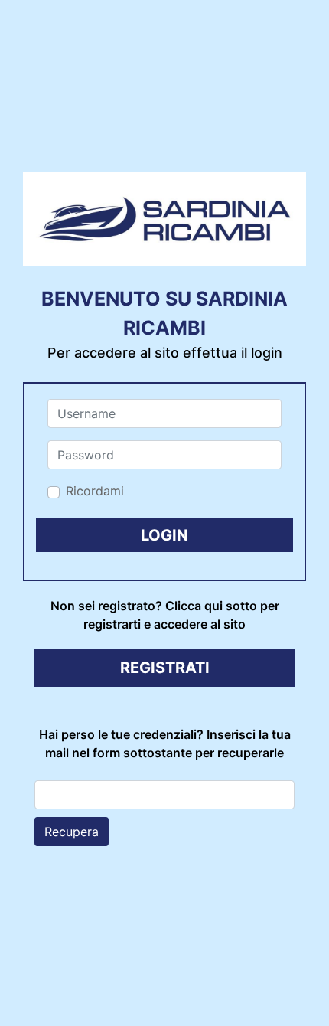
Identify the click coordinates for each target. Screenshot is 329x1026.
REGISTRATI (165, 667)
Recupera (71, 831)
